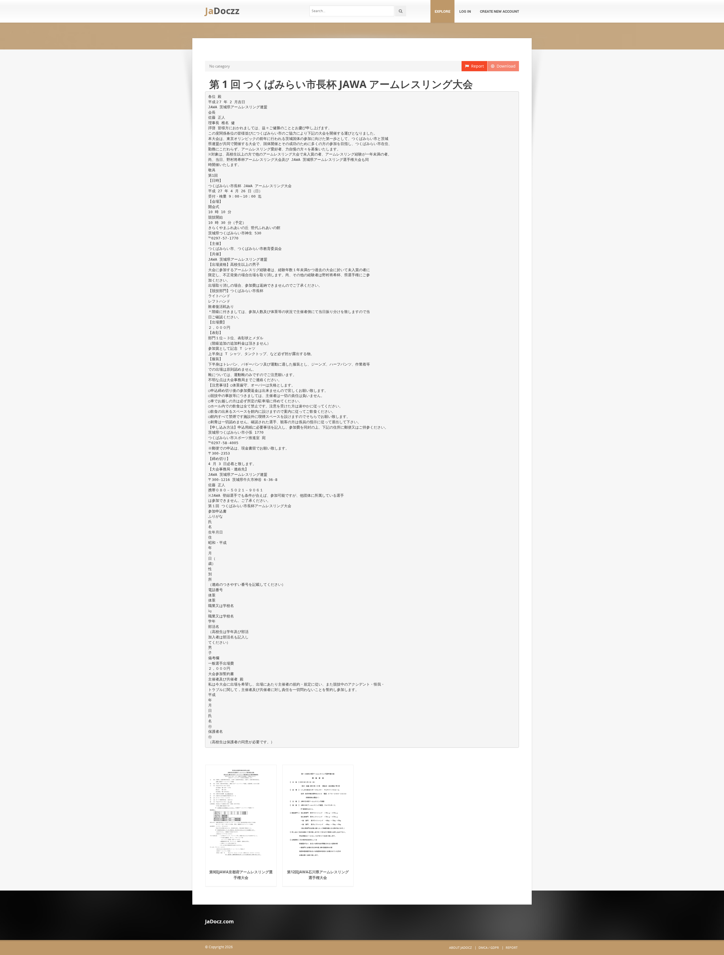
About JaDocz (460, 947)
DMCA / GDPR (489, 947)
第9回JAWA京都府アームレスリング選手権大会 (241, 874)
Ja (222, 11)
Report (476, 66)
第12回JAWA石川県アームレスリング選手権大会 (318, 874)
